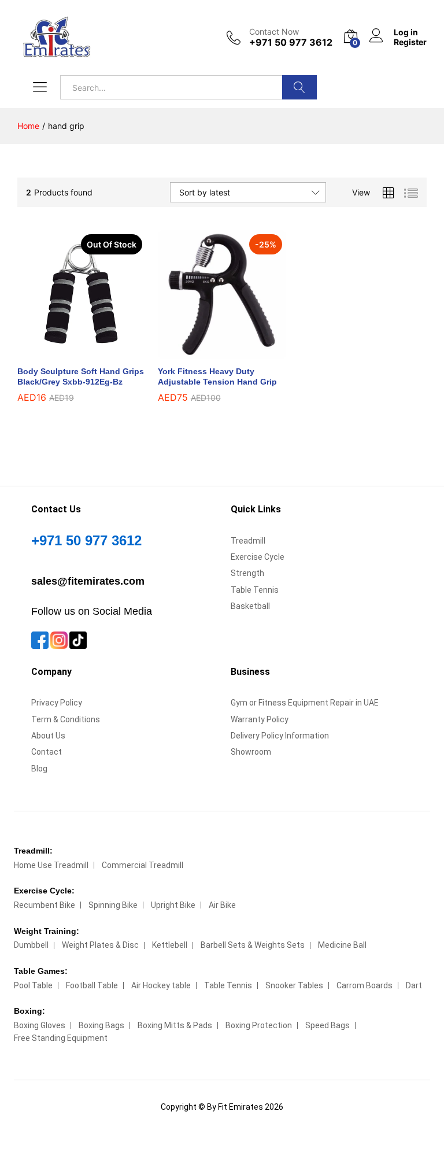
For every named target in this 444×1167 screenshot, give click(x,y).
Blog (39, 768)
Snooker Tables (294, 985)
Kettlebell (169, 945)
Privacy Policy (56, 702)
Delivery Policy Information (280, 735)
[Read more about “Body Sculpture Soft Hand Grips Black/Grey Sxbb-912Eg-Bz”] (68, 352)
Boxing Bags (101, 1025)
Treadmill (248, 540)
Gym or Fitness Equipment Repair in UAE (305, 702)
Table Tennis (255, 589)
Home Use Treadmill (51, 865)
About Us (48, 735)
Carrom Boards (364, 985)
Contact (46, 751)
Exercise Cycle (257, 557)
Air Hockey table (161, 985)
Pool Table (33, 985)
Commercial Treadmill (142, 865)
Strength (247, 573)
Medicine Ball (342, 945)
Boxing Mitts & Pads (175, 1025)
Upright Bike (173, 905)
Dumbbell (31, 945)
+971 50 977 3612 (86, 540)
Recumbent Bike (44, 905)
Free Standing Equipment (61, 1038)
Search (299, 87)
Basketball (250, 606)
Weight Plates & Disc (100, 945)
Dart (414, 985)
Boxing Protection (258, 1025)
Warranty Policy (259, 719)
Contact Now (274, 31)
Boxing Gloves (39, 1025)
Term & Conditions (65, 719)
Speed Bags (327, 1025)
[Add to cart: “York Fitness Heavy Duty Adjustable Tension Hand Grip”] (209, 352)
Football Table (92, 985)
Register (410, 42)
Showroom (251, 751)
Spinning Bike (113, 905)
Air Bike (222, 905)
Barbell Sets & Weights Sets (253, 945)
